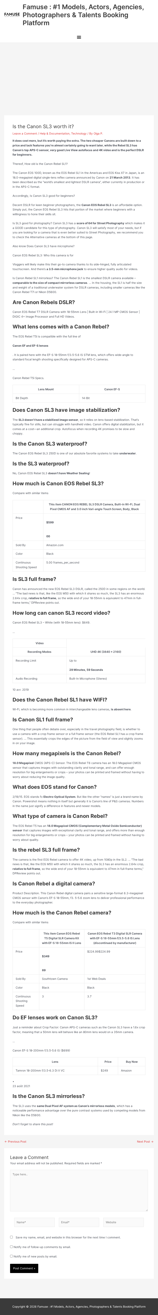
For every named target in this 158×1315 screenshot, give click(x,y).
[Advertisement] (79, 73)
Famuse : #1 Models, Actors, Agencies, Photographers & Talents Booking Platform (83, 15)
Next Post (145, 1141)
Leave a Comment (25, 133)
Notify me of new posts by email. (35, 1256)
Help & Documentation (55, 133)
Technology (79, 133)
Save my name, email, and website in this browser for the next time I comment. (68, 1237)
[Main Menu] (78, 38)
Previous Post (15, 1141)
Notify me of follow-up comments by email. (42, 1247)
